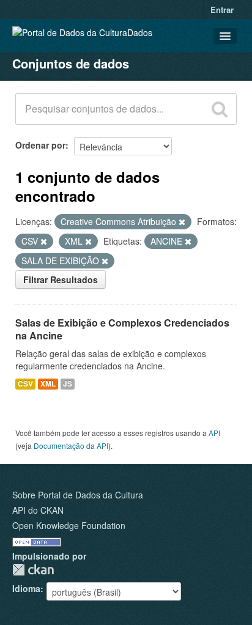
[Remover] (182, 222)
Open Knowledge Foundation (68, 525)
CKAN (33, 569)
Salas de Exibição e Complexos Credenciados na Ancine (122, 329)
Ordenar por (40, 145)
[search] (220, 109)
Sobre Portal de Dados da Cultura (77, 495)
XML (48, 384)
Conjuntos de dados (70, 63)
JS (67, 384)
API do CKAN (38, 510)
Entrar (222, 9)
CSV (25, 384)
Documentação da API (71, 445)
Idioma (26, 588)
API (214, 432)
